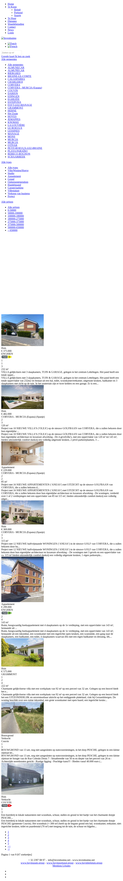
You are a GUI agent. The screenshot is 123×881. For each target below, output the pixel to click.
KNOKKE (13, 122)
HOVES (12, 116)
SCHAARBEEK (16, 156)
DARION (13, 93)
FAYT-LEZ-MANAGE (20, 105)
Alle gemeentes (15, 64)
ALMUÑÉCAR (16, 70)
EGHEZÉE (14, 99)
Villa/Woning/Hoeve (18, 170)
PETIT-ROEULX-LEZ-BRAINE (25, 148)
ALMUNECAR (16, 67)
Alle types (13, 167)
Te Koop (12, 6)
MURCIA (13, 139)
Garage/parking (15, 187)
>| (9, 849)
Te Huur (12, 18)
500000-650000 (16, 227)
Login (11, 32)
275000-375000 (16, 221)
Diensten (12, 21)
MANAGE (13, 133)
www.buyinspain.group (33, 863)
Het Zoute (13, 113)
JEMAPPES (14, 119)
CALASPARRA (16, 79)
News (11, 29)
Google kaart (8, 56)
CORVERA (14, 84)
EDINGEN (13, 96)
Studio (11, 173)
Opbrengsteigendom (18, 182)
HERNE (12, 110)
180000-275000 (16, 218)
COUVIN (13, 90)
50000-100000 (15, 213)
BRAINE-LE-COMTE (19, 76)
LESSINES (14, 130)
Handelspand (14, 184)
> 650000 (12, 230)
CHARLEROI (15, 82)
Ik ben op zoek (22, 56)
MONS (11, 136)
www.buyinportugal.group (60, 863)
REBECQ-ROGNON (19, 153)
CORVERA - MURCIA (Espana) (25, 87)
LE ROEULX (15, 128)
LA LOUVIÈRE (16, 125)
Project (11, 196)
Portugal (18, 12)
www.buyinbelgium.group (89, 863)
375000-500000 (16, 224)
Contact (12, 27)
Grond (11, 179)
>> (9, 846)
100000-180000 (16, 215)
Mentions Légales (61, 865)
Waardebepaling (16, 24)
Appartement (14, 176)
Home (11, 4)
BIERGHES (14, 73)
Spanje (17, 15)
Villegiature (13, 190)
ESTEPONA (14, 102)
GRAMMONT (15, 107)
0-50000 (12, 210)
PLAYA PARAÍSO (18, 151)
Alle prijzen (14, 207)
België (17, 9)
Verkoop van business (19, 193)
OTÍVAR (12, 145)
